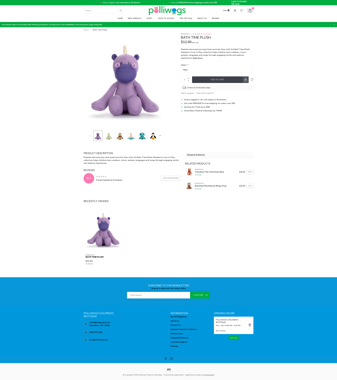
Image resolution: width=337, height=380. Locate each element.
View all (233, 338)
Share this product (204, 93)
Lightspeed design (192, 375)
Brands (215, 18)
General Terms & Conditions (183, 329)
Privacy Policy (176, 333)
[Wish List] (241, 10)
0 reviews (208, 34)
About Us (202, 18)
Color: (184, 65)
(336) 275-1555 (95, 332)
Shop (149, 18)
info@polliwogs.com (98, 340)
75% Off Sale (185, 18)
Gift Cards (235, 4)
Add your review (171, 178)
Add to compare (187, 93)
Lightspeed (179, 375)
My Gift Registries (178, 316)
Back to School (166, 18)
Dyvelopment (208, 375)
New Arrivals (135, 18)
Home (120, 18)
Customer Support (178, 342)
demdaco (185, 34)
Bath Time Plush (100, 30)
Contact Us (175, 325)
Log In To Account (239, 1)
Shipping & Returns (196, 154)
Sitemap (174, 346)
